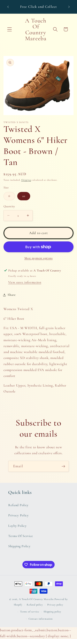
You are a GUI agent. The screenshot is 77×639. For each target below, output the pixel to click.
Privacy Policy (18, 515)
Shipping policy (52, 611)
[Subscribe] (63, 466)
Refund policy (35, 604)
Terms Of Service (20, 536)
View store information (24, 282)
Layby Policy (17, 526)
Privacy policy (55, 604)
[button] (9, 29)
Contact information (41, 618)
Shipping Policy (19, 546)
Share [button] (12, 295)
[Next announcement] (69, 6)
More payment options (38, 258)
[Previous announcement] (8, 6)
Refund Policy (18, 505)
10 (23, 196)
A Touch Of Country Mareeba (36, 599)
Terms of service (29, 611)
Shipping (26, 179)
